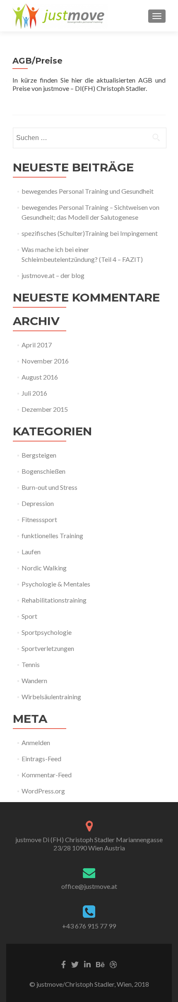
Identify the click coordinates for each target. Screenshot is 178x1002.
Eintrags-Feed (41, 758)
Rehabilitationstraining (54, 600)
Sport (29, 616)
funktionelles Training (52, 535)
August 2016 (40, 377)
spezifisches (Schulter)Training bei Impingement (90, 233)
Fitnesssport (39, 519)
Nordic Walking (44, 568)
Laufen (31, 552)
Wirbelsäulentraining (51, 696)
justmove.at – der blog (53, 275)
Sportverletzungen (48, 648)
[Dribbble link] (113, 963)
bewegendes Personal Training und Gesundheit (88, 191)
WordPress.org (43, 791)
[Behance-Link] (100, 963)
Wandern (34, 680)
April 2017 (37, 345)
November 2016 (45, 361)
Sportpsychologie (47, 632)
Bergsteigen (39, 455)
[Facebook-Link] (63, 963)
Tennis (31, 664)
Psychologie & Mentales (56, 584)
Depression (38, 503)
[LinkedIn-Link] (87, 963)
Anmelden (36, 742)
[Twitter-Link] (75, 963)
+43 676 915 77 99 (89, 926)
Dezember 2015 (45, 409)
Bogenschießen (43, 471)
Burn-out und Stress (49, 487)
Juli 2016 (34, 393)
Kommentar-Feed (47, 775)
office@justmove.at (89, 886)
